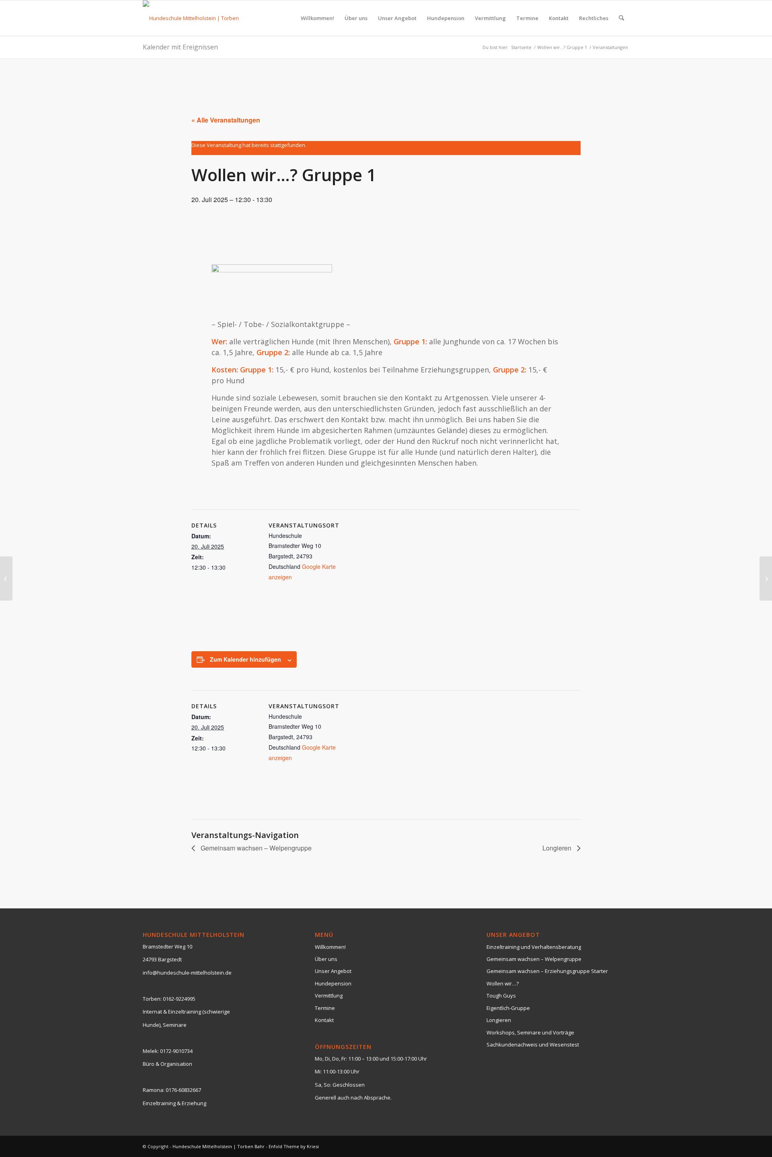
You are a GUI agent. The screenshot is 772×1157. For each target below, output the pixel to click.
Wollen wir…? (503, 983)
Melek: (151, 1051)
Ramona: (153, 1090)
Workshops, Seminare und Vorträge (530, 1032)
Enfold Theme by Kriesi (294, 1146)
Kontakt (324, 1020)
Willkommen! (330, 947)
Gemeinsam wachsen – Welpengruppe (255, 847)
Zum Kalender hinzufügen (245, 659)
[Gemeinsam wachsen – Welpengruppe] (6, 578)
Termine (325, 1008)
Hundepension (333, 983)
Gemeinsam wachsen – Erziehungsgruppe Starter (547, 971)
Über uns (326, 959)
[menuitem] (317, 18)
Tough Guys (501, 995)
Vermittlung (329, 995)
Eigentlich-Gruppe (508, 1008)
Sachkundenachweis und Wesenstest (533, 1044)
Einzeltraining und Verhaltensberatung (534, 947)
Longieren (557, 847)
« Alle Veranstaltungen (225, 120)
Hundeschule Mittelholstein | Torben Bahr (218, 1146)
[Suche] (621, 18)
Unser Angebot (333, 971)
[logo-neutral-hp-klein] (196, 18)
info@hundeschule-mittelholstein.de (187, 972)
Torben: (152, 998)
